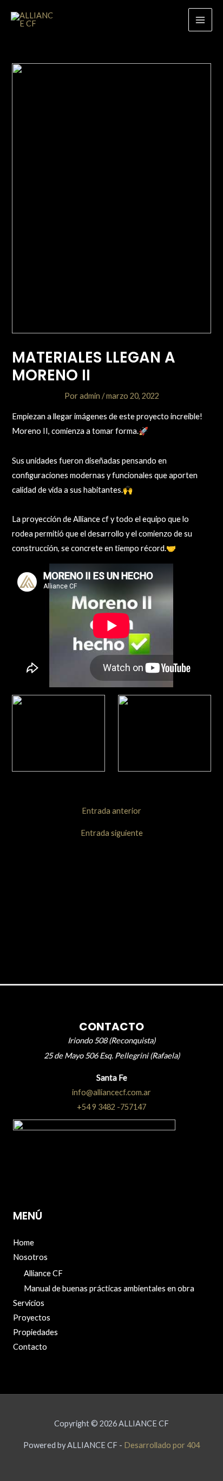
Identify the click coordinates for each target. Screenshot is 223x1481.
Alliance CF (43, 1273)
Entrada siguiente (112, 833)
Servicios (28, 1303)
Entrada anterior (111, 811)
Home (23, 1242)
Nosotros (30, 1257)
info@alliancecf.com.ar (111, 1092)
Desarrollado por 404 (162, 1445)
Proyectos (31, 1317)
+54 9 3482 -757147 (111, 1106)
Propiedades (35, 1332)
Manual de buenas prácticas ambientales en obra (109, 1288)
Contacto (30, 1346)
